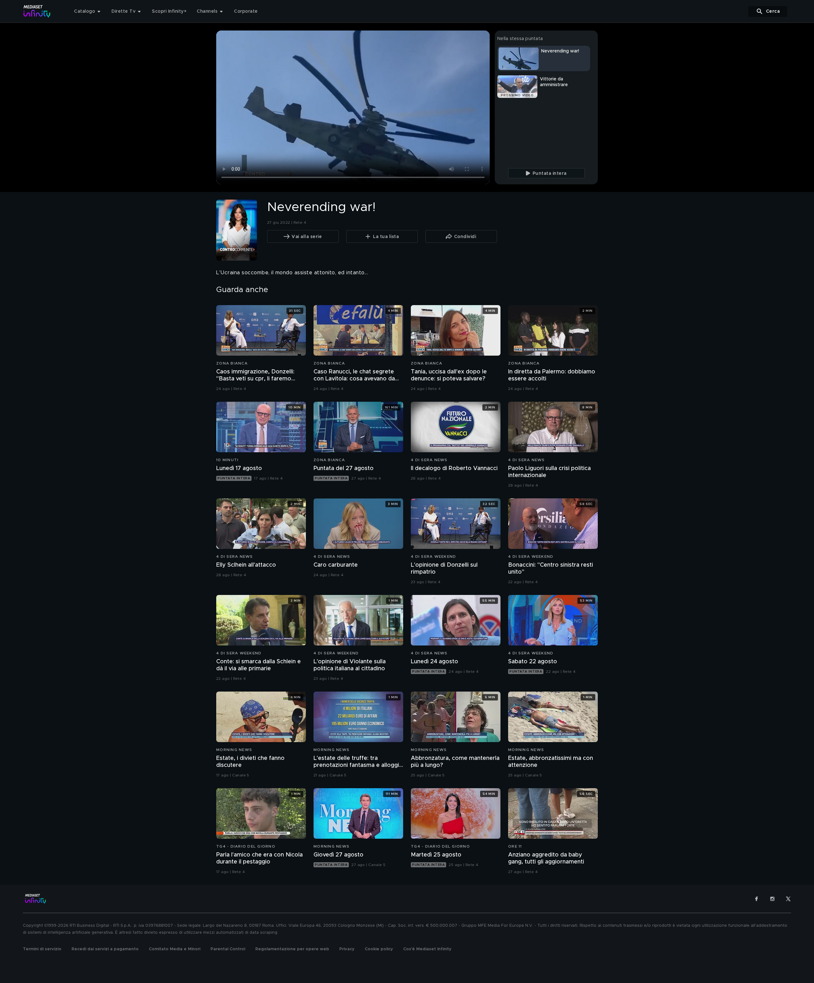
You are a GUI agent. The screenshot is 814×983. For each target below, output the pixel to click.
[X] (788, 899)
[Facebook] (756, 899)
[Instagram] (772, 899)
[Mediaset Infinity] (37, 11)
